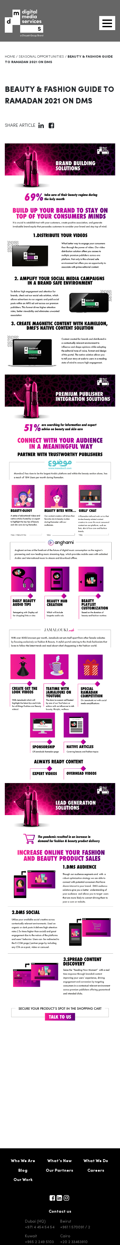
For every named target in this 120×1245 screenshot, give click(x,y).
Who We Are (23, 1161)
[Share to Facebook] (51, 126)
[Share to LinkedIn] (41, 126)
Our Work (23, 1180)
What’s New (59, 1161)
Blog (23, 1170)
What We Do (96, 1161)
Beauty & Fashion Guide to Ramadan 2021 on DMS (59, 95)
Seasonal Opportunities (41, 57)
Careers (95, 1170)
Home (10, 57)
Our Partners (59, 1170)
